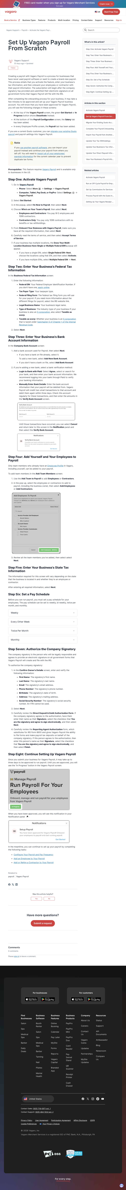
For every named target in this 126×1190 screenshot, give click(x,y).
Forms (54, 1048)
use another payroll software (33, 147)
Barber (24, 1043)
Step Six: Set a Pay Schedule (98, 80)
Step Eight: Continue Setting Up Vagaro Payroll (101, 92)
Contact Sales (87, 20)
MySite (54, 1043)
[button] (42, 612)
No (49, 899)
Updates (85, 1048)
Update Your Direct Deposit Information (101, 153)
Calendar (55, 1032)
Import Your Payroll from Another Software (101, 135)
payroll (11, 876)
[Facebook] (9, 884)
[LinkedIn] (16, 884)
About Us (85, 1020)
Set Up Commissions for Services (99, 189)
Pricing (76, 20)
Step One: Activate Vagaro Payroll (99, 49)
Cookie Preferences (29, 1124)
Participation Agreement (61, 1120)
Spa (22, 1029)
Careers (84, 1026)
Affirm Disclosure (80, 1120)
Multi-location (64, 20)
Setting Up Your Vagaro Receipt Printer (101, 202)
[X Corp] (13, 884)
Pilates (39, 1067)
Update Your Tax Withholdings (98, 141)
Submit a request (43, 923)
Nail (37, 1062)
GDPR (92, 1120)
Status (99, 1020)
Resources (108, 20)
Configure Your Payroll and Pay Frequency (33, 854)
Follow (13, 68)
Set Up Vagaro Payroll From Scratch (101, 116)
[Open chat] (122, 1186)
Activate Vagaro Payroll (95, 110)
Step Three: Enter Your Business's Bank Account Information (101, 61)
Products (52, 20)
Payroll (24, 30)
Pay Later (55, 1037)
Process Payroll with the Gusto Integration (101, 196)
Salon (23, 1023)
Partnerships (87, 1054)
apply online (43, 287)
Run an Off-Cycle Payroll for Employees (101, 183)
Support (98, 20)
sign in (16, 956)
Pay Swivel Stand (69, 1057)
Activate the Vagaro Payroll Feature (44, 30)
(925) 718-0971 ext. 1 (42, 1108)
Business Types (29, 20)
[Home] (10, 12)
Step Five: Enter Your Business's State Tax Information (101, 73)
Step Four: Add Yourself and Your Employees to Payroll (101, 67)
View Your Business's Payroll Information (101, 159)
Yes (36, 899)
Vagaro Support (12, 30)
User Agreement (41, 1120)
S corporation (43, 312)
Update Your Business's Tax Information (101, 147)
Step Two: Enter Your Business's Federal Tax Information (101, 55)
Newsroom (101, 1051)
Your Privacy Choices (51, 1124)
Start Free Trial (111, 12)
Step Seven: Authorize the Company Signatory (101, 86)
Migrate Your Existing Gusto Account (100, 122)
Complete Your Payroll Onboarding (100, 129)
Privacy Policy (26, 1120)
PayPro (69, 1023)
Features (41, 20)
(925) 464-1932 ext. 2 (44, 1112)
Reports (54, 1054)
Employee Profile (55, 465)
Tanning (39, 1056)
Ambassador (102, 1040)
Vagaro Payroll (49, 169)
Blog (98, 1045)
